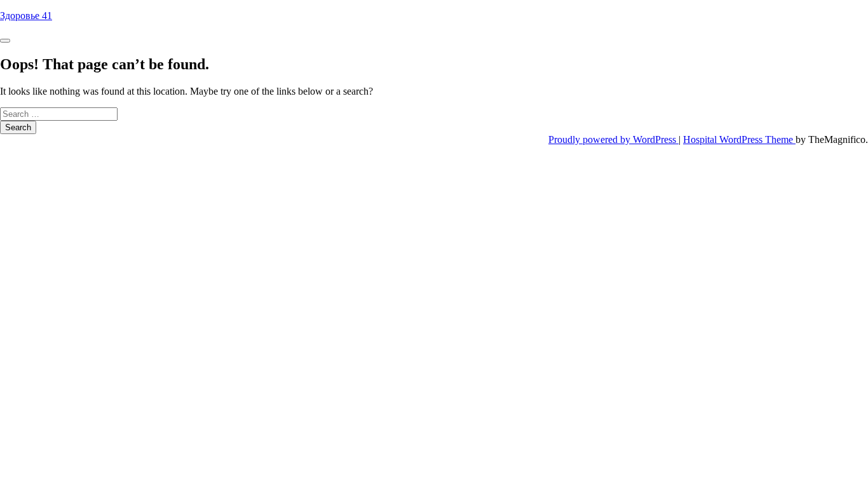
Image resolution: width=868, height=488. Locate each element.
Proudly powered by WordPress (613, 139)
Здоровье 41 (26, 15)
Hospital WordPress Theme (739, 139)
